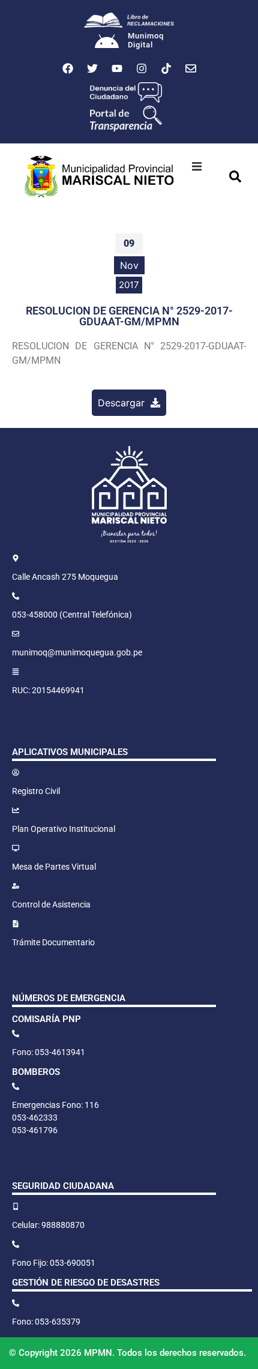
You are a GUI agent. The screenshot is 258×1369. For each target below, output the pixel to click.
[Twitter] (92, 68)
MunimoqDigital (146, 40)
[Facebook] (68, 68)
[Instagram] (141, 68)
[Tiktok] (166, 68)
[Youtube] (117, 68)
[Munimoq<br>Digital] (107, 43)
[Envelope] (191, 68)
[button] (197, 166)
